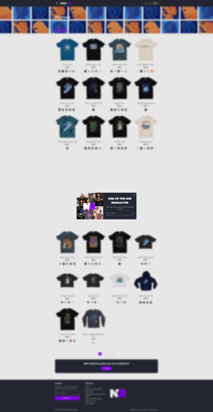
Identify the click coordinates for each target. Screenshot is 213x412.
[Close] (134, 195)
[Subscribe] (132, 213)
